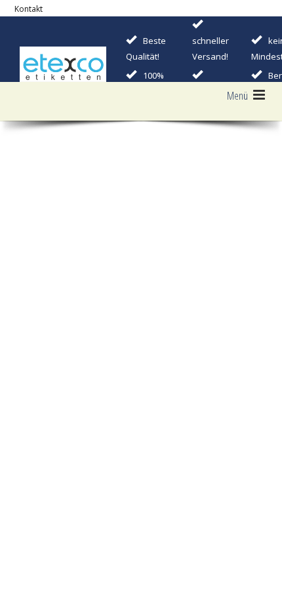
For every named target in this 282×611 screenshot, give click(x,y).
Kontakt (28, 8)
